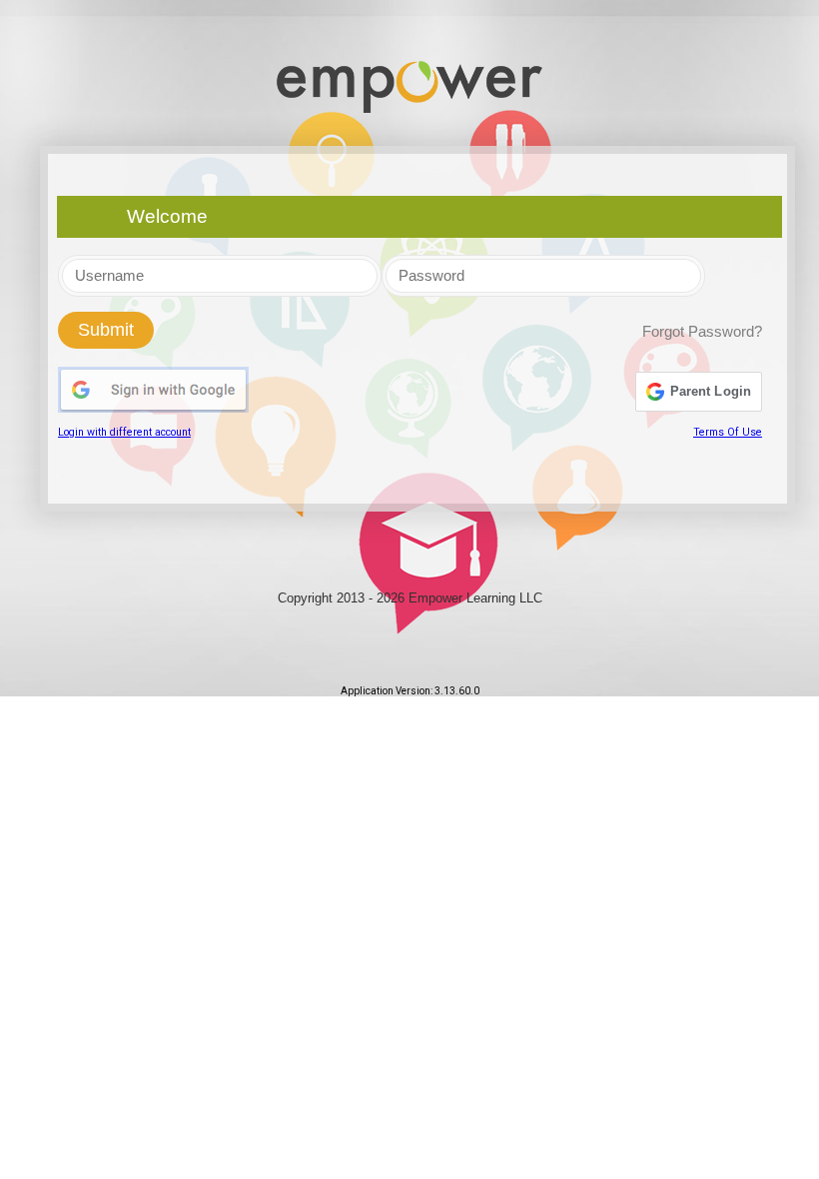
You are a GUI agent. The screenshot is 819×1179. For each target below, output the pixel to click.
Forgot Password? (702, 332)
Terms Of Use (727, 432)
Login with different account (124, 432)
